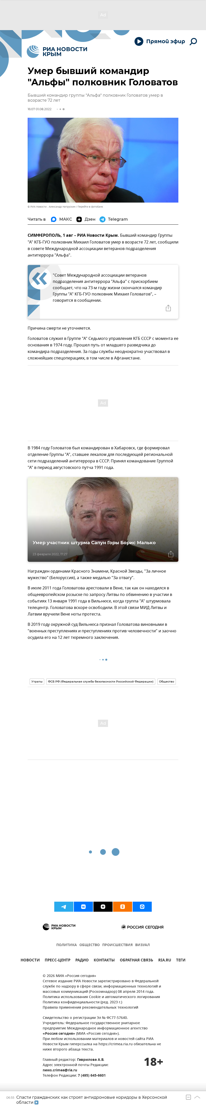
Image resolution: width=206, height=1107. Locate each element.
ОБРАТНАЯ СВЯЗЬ (136, 961)
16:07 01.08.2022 (40, 109)
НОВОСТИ (30, 961)
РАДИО (82, 961)
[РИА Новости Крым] (57, 51)
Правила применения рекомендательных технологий (90, 1008)
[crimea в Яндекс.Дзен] (103, 907)
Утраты (36, 681)
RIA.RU (164, 961)
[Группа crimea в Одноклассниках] (122, 907)
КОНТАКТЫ (104, 961)
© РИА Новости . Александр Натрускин (51, 207)
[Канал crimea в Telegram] (63, 907)
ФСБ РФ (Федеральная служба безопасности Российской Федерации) (100, 681)
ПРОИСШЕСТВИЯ (117, 945)
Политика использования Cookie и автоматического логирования (101, 997)
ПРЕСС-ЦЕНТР (57, 961)
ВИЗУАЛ (142, 945)
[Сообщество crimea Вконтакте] (83, 907)
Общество (166, 681)
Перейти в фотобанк (90, 207)
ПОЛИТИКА (66, 945)
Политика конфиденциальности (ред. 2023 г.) (82, 1002)
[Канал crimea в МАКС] (142, 907)
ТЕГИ (180, 961)
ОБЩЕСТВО (89, 945)
